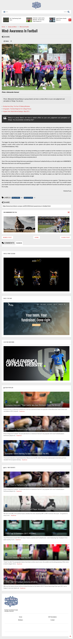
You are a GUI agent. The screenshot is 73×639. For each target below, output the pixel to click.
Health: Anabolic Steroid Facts (15, 229)
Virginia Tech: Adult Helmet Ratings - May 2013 (16, 111)
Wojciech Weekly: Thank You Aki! (18, 558)
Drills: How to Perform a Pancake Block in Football (25, 429)
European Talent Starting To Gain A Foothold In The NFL (27, 454)
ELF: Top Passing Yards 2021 (15, 19)
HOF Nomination (52, 617)
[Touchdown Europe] (36, 8)
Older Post (65, 237)
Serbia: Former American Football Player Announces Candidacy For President (35, 509)
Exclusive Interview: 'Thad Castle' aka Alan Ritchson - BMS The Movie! (32, 405)
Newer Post (7, 237)
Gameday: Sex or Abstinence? (49, 229)
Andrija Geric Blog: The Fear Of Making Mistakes (16, 106)
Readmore (22, 411)
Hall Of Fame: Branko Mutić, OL (61, 19)
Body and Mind (12, 27)
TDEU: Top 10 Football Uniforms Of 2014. (21, 582)
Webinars (20, 620)
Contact (52, 620)
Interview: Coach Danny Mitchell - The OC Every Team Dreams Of (39, 19)
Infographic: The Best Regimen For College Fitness (17, 109)
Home (3, 27)
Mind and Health (24, 27)
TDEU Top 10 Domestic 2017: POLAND (20, 533)
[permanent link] (11, 41)
